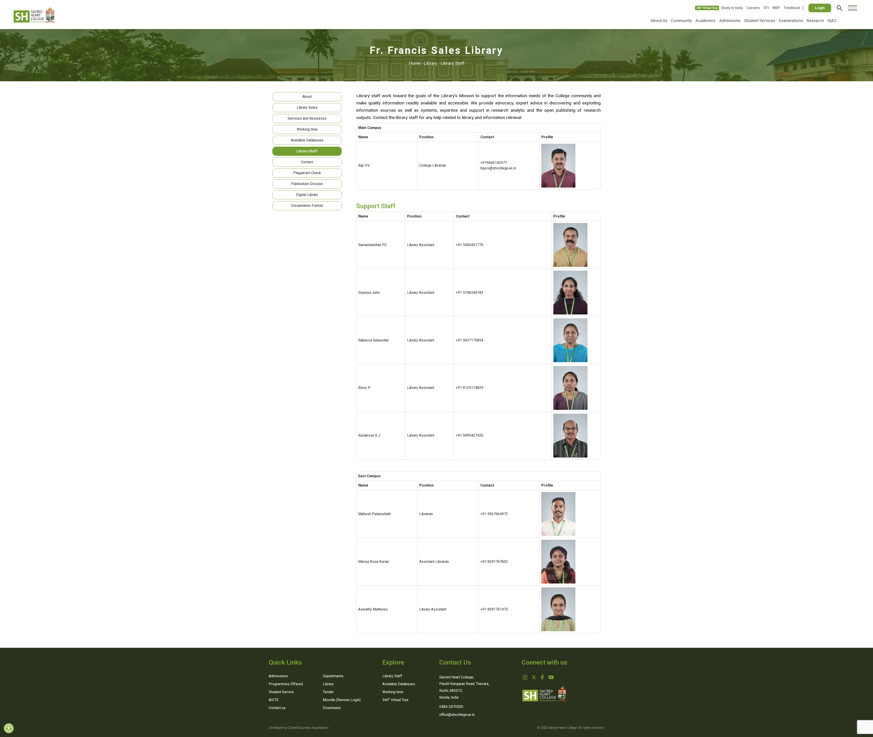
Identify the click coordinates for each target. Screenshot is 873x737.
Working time (307, 129)
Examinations (791, 20)
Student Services (759, 20)
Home (416, 63)
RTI (766, 8)
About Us (659, 20)
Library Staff (452, 63)
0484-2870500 (451, 707)
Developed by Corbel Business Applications (299, 728)
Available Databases (307, 140)
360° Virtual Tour (707, 8)
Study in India (732, 8)
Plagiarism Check (307, 173)
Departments (333, 676)
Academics (705, 20)
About (307, 96)
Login (820, 8)
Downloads (332, 708)
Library (432, 63)
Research (815, 20)
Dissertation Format (307, 205)
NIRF (776, 8)
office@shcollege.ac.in (457, 714)
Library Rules (307, 107)
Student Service (281, 692)
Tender (328, 692)
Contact (307, 162)
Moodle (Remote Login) (342, 700)
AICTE (273, 700)
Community (681, 20)
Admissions (729, 20)
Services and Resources (307, 118)
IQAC (832, 20)
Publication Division (307, 184)
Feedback (792, 8)
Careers (753, 8)
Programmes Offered (286, 684)
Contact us (277, 708)
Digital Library (307, 195)
